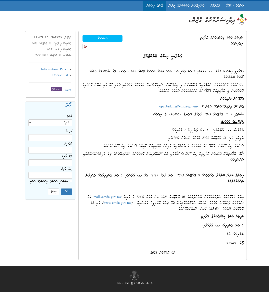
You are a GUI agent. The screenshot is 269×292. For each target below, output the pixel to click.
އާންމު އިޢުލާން (154, 5)
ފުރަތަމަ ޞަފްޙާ (235, 5)
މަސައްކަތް (102, 38)
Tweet (67, 90)
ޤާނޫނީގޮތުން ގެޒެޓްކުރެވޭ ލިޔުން (186, 5)
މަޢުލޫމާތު (215, 5)
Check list (60, 75)
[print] (85, 46)
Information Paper (54, 69)
